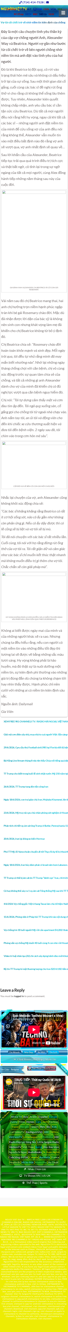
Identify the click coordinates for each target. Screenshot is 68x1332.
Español (43, 1116)
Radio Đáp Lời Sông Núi (22, 1142)
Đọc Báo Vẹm (51, 1147)
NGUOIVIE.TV (28, 1234)
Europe (53, 1116)
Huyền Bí (15, 1162)
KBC (57, 1137)
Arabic (33, 1116)
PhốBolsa (47, 1137)
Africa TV (16, 1116)
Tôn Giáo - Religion (9, 1069)
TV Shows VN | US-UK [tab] (37, 1175)
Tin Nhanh (14, 1052)
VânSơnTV (15, 1147)
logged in (19, 996)
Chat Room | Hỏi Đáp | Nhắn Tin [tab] (36, 1059)
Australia (44, 1157)
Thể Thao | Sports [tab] (36, 1182)
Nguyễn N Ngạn (18, 1152)
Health (35, 1126)
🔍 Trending (63, 1068)
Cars (38, 1121)
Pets (42, 1126)
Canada (33, 1157)
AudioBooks (35, 1152)
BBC (46, 1132)
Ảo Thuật (53, 1162)
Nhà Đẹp (28, 1052)
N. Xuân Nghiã (51, 1152)
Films (22, 1121)
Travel (15, 1126)
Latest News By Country (65, 1148)
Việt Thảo (28, 1147)
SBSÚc (54, 1132)
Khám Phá (41, 1162)
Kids (54, 1126)
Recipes (24, 1126)
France (55, 1157)
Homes (30, 1121)
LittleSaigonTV (32, 1137)
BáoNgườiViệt (34, 1132)
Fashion (53, 1121)
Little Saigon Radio (48, 1142)
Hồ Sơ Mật (27, 1162)
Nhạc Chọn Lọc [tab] (37, 1169)
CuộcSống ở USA (18, 1157)
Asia (25, 1116)
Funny (13, 1121)
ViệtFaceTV (15, 1137)
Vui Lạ (38, 1147)
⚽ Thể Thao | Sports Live (41, 1068)
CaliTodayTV (17, 1132)
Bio (48, 1126)
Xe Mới (41, 1052)
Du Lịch (53, 1052)
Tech (45, 1121)
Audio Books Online (3, 1140)
